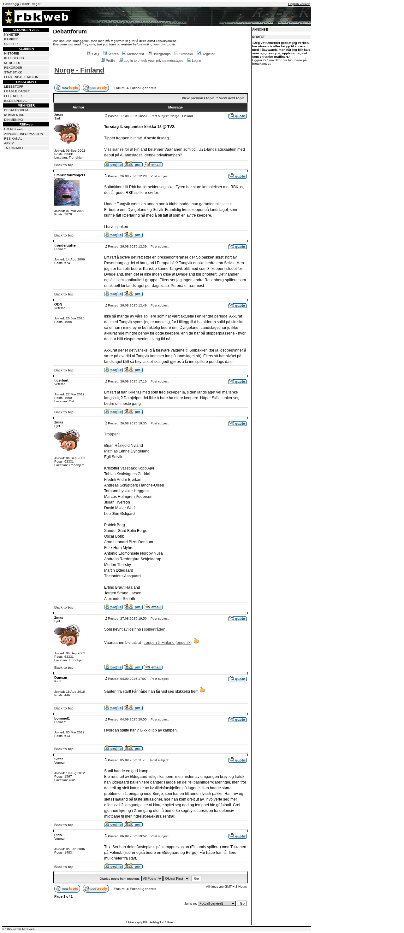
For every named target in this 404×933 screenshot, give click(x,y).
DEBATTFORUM (16, 110)
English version (299, 4)
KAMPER (11, 39)
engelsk (183, 642)
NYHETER (11, 34)
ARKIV (9, 143)
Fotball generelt (143, 88)
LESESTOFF (13, 86)
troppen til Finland (159, 642)
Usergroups (161, 54)
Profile (110, 60)
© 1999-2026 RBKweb (18, 929)
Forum (119, 88)
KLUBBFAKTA (14, 58)
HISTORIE (11, 53)
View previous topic (198, 98)
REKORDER (13, 67)
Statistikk (186, 54)
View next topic (232, 98)
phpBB (142, 922)
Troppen (111, 434)
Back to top (64, 165)
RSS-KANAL (13, 138)
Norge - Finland (79, 70)
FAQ (95, 54)
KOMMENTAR (14, 115)
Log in (196, 60)
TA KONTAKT (13, 148)
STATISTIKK (13, 72)
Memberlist (135, 54)
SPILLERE (12, 44)
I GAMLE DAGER (17, 91)
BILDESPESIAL (15, 100)
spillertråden (154, 629)
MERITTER (12, 63)
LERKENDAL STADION (21, 77)
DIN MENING (13, 119)
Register (208, 54)
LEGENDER (13, 96)
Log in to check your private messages (153, 60)
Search (113, 54)
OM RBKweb (13, 129)
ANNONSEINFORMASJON (23, 134)
